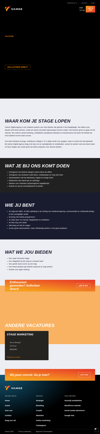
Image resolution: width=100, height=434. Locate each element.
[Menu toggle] (46, 9)
